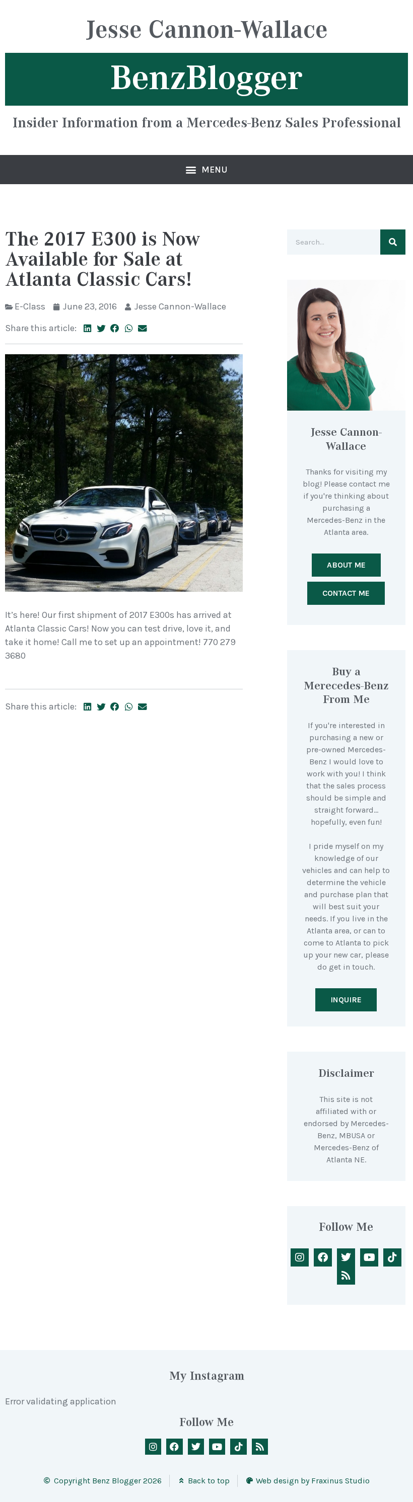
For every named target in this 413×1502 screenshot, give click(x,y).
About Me (346, 565)
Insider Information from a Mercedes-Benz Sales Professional (207, 122)
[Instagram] (300, 1257)
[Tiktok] (392, 1257)
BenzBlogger (206, 78)
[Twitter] (346, 1257)
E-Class (30, 306)
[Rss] (346, 1276)
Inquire (346, 999)
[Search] (392, 242)
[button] (207, 169)
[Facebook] (323, 1257)
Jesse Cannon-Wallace (206, 31)
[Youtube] (369, 1257)
